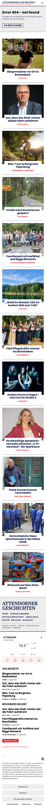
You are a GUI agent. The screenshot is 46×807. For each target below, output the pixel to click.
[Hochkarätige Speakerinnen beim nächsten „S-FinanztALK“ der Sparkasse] (23, 424)
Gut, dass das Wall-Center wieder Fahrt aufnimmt (23, 119)
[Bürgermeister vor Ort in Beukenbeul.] (23, 55)
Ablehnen (23, 793)
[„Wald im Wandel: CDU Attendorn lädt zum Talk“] (23, 285)
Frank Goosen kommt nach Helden (23, 491)
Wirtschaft (23, 450)
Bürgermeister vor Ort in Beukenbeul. (23, 73)
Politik (22, 78)
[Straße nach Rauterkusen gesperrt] (23, 193)
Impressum (38, 804)
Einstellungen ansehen (23, 799)
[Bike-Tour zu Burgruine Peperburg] (23, 147)
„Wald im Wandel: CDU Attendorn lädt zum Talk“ (23, 304)
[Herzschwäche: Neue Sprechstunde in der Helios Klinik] (23, 519)
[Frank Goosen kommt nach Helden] (23, 473)
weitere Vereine (23, 496)
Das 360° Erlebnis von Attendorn (15, 747)
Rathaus (22, 217)
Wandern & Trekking (22, 170)
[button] (43, 759)
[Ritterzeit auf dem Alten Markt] (23, 568)
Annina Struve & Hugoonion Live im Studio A (23, 396)
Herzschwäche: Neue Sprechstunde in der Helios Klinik (23, 539)
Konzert (22, 401)
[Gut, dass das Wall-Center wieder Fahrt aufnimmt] (23, 101)
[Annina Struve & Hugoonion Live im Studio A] (23, 378)
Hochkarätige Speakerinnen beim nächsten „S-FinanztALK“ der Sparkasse (23, 443)
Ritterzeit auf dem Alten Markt (23, 586)
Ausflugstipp (22, 592)
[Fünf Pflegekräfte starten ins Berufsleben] (23, 332)
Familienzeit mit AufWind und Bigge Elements (23, 258)
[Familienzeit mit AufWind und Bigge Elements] (23, 239)
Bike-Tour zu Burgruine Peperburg (23, 165)
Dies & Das (23, 124)
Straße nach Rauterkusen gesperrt (23, 211)
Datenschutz (26, 804)
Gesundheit (23, 355)
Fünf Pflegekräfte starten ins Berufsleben (23, 350)
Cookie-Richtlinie (12, 804)
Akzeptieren (23, 787)
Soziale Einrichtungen (22, 263)
